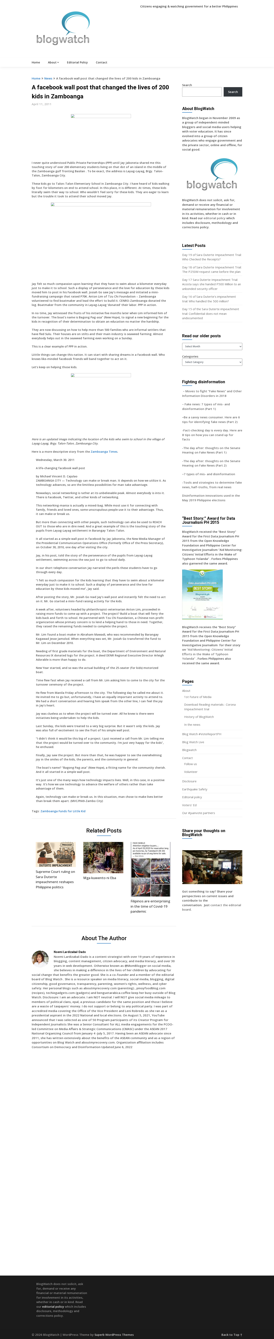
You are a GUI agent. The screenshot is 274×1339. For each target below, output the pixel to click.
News (48, 78)
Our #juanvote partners (198, 813)
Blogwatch (189, 750)
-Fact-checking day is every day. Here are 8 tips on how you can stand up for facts (212, 434)
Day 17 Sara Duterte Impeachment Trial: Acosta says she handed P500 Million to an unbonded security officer (211, 284)
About (52, 62)
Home (36, 62)
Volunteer (191, 772)
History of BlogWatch (199, 717)
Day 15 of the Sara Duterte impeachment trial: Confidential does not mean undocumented (210, 313)
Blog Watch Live (193, 742)
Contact (101, 62)
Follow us (190, 764)
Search (187, 85)
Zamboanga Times (104, 451)
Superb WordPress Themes (114, 1335)
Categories (190, 356)
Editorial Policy (77, 62)
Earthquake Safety (194, 789)
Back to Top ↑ (231, 1335)
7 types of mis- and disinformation (210, 474)
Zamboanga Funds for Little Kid (63, 811)
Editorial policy (192, 797)
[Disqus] (104, 1110)
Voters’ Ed (189, 805)
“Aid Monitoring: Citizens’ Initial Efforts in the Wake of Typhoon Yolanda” (207, 653)
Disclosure (189, 781)
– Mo (186, 391)
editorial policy (214, 218)
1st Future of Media (197, 697)
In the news (192, 724)
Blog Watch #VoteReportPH (201, 734)
